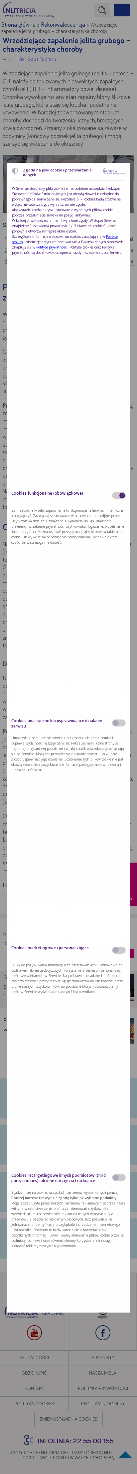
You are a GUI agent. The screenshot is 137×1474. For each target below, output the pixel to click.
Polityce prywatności (52, 247)
